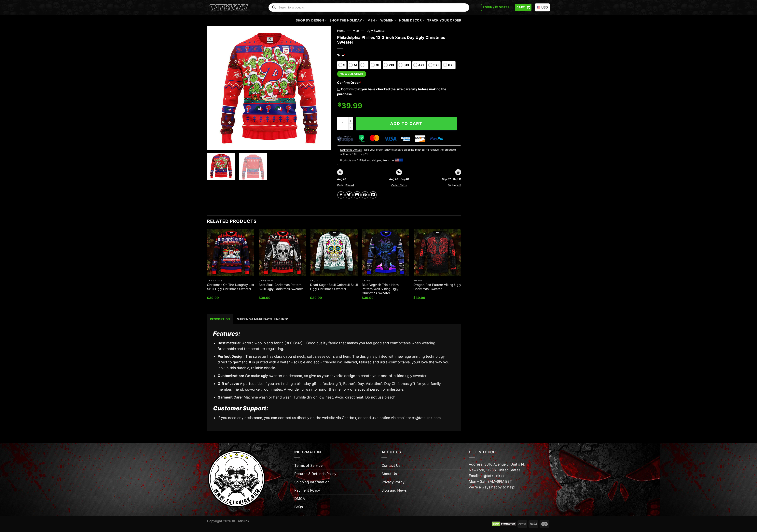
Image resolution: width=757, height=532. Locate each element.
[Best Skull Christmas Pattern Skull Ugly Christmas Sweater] (282, 252)
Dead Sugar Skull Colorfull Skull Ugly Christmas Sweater (334, 287)
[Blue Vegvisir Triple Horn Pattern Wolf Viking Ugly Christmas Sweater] (385, 252)
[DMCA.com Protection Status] (504, 524)
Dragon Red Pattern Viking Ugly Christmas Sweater (437, 287)
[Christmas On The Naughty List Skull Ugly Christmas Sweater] (230, 252)
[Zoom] (212, 144)
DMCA (299, 499)
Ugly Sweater (376, 31)
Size (341, 55)
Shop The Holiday (345, 20)
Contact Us (390, 465)
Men (371, 20)
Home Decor (410, 20)
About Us (389, 474)
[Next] (323, 87)
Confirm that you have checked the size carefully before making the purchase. (391, 91)
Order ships (399, 185)
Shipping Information (312, 482)
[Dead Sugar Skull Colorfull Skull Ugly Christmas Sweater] (333, 252)
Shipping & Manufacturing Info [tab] (262, 319)
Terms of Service (308, 465)
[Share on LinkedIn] (373, 195)
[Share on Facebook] (341, 195)
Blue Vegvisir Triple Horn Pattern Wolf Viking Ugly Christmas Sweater (380, 289)
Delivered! (454, 185)
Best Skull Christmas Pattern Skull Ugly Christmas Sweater (281, 287)
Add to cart (406, 123)
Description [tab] (220, 319)
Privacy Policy (393, 482)
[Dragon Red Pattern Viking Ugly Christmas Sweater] (437, 252)
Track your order (444, 20)
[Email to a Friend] (357, 195)
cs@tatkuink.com (426, 418)
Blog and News (394, 490)
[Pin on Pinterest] (365, 195)
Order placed (345, 185)
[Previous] (214, 87)
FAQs (298, 507)
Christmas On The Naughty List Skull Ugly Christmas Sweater (230, 287)
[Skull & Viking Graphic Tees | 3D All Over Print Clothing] (229, 7)
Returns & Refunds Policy (315, 474)
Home (341, 31)
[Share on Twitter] (349, 195)
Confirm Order (349, 83)
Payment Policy (307, 490)
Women (387, 20)
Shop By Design (310, 20)
